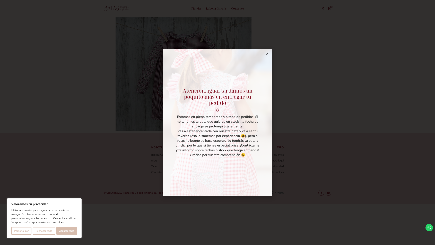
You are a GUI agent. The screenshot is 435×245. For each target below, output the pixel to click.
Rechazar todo (44, 230)
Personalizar (21, 230)
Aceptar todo (66, 230)
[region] (44, 218)
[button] (267, 53)
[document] (217, 122)
